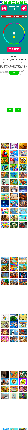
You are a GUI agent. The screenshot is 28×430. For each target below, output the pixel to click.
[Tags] (21, 2)
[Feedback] (25, 2)
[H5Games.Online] (1, 2)
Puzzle (18, 109)
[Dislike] (17, 2)
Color (10, 109)
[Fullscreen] (9, 2)
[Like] (13, 2)
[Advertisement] (14, 91)
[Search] (5, 2)
